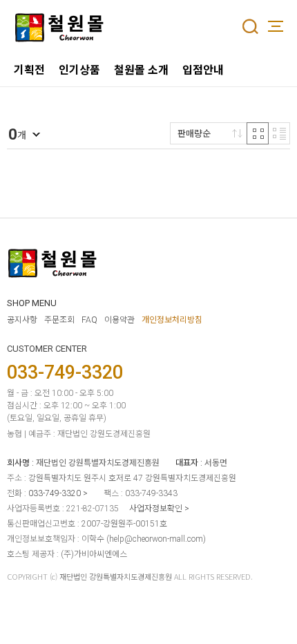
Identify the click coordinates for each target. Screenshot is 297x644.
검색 (250, 26)
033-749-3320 (54, 493)
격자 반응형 (258, 133)
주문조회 (59, 320)
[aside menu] (275, 26)
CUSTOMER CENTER (47, 348)
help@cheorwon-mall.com (156, 539)
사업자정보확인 (155, 508)
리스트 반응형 (279, 133)
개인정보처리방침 (172, 320)
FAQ (89, 320)
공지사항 (22, 320)
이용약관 (119, 320)
